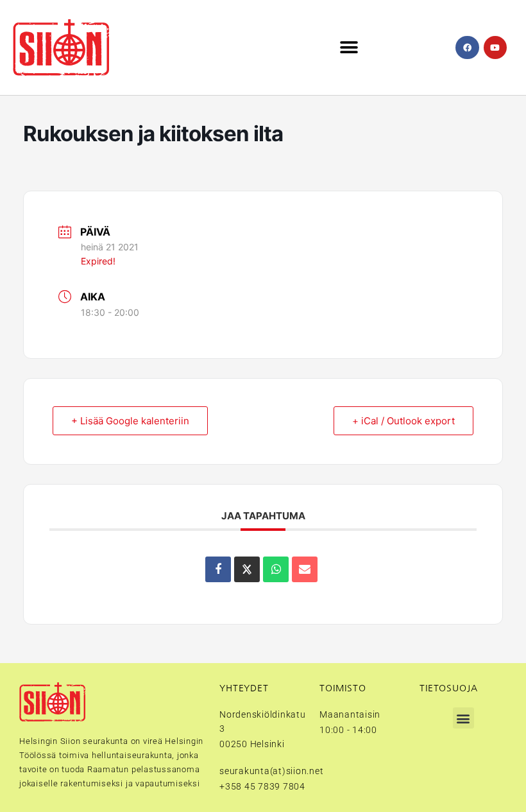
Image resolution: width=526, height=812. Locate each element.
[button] (348, 47)
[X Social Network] (247, 569)
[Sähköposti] (305, 569)
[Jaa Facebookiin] (218, 569)
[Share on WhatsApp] (276, 569)
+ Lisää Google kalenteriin (130, 421)
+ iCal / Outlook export (403, 421)
